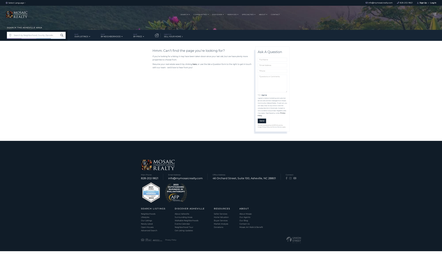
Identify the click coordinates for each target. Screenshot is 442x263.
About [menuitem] (262, 14)
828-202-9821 (149, 178)
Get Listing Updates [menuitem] (184, 230)
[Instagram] (290, 178)
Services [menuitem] (232, 14)
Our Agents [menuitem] (244, 217)
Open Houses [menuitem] (147, 227)
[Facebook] (286, 178)
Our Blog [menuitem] (243, 220)
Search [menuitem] (184, 14)
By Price (137, 36)
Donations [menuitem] (218, 227)
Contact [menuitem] (275, 14)
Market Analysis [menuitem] (221, 224)
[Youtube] (294, 178)
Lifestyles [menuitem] (145, 217)
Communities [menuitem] (200, 14)
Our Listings (81, 36)
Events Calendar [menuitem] (182, 224)
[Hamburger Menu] (434, 14)
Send (262, 121)
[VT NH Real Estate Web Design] (293, 240)
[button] (62, 35)
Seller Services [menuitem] (220, 214)
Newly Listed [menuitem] (147, 224)
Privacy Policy (266, 127)
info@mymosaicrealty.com (185, 178)
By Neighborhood (111, 36)
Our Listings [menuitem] (146, 220)
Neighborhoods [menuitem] (148, 214)
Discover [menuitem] (217, 14)
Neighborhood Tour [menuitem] (184, 227)
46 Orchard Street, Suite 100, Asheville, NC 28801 (244, 178)
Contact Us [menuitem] (244, 224)
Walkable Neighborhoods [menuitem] (186, 220)
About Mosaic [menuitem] (245, 214)
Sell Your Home (172, 36)
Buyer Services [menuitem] (221, 220)
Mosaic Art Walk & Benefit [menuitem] (251, 227)
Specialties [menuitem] (248, 14)
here (195, 64)
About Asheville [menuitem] (182, 214)
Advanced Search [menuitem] (149, 230)
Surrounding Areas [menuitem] (183, 217)
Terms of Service (277, 127)
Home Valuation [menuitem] (221, 217)
